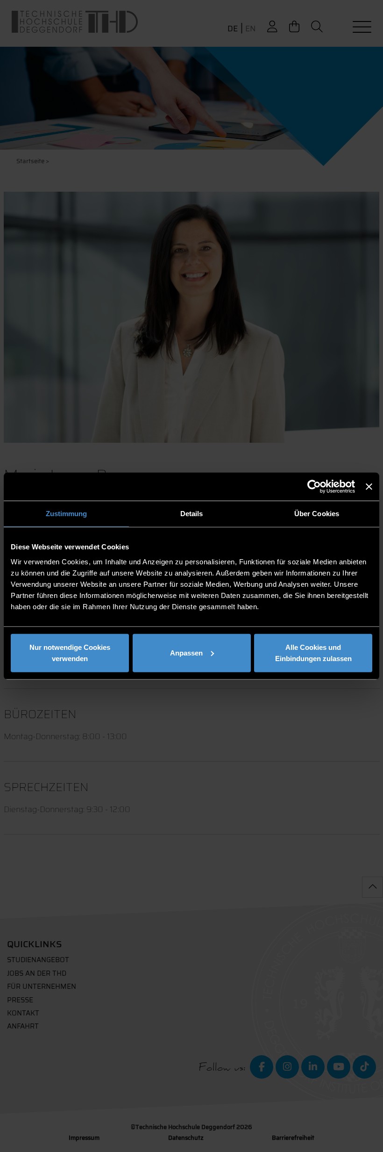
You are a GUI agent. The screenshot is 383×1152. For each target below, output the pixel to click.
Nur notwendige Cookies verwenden (69, 652)
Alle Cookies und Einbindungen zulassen (313, 652)
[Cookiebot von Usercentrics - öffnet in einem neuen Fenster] (314, 487)
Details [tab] (191, 514)
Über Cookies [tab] (316, 514)
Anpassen (186, 652)
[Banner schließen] (369, 486)
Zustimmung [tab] (66, 514)
